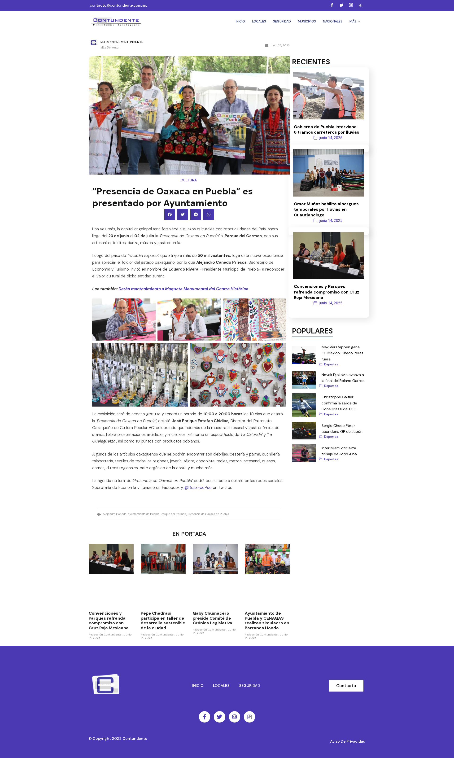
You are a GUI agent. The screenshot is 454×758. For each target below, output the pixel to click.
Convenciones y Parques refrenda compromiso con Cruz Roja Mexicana (109, 620)
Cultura (189, 180)
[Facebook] (332, 5)
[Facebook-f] (204, 717)
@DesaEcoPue (198, 487)
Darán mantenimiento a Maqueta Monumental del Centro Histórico (183, 288)
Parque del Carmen (173, 514)
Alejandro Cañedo (115, 514)
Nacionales (332, 21)
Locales (259, 21)
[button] (169, 214)
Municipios (307, 21)
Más (352, 21)
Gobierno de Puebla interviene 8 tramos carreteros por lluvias (326, 129)
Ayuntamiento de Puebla (143, 514)
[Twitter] (341, 5)
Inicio (240, 21)
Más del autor (109, 47)
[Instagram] (350, 5)
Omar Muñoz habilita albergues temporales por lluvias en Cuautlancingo (326, 209)
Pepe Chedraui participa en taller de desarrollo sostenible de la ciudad (163, 620)
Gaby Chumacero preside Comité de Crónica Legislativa (212, 618)
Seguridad (282, 21)
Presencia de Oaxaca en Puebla (208, 514)
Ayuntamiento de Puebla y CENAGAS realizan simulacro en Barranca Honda (267, 620)
